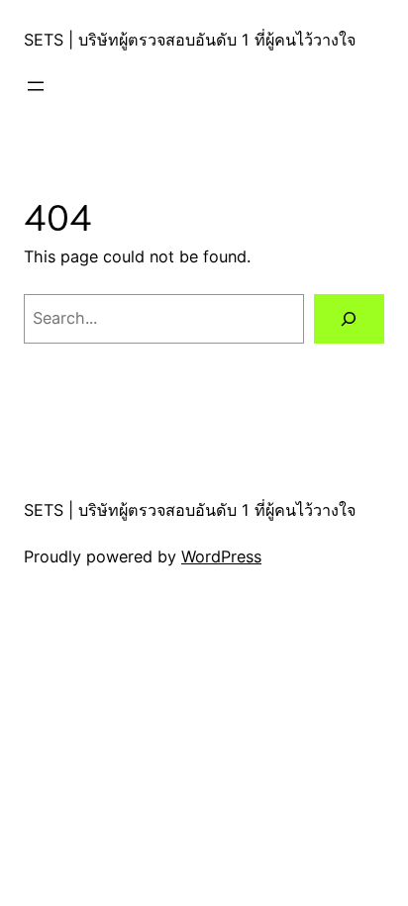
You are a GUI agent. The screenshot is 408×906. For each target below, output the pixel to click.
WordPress (221, 556)
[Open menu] (36, 86)
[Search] (349, 319)
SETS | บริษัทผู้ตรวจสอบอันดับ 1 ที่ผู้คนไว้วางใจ (190, 40)
